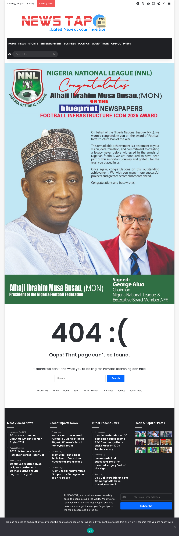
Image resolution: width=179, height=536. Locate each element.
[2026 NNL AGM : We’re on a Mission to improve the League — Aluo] (166, 450)
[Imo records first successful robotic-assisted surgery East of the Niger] (140, 442)
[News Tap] (59, 22)
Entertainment (51, 43)
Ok (90, 530)
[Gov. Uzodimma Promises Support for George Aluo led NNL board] (166, 442)
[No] (174, 526)
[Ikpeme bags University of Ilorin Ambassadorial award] (166, 434)
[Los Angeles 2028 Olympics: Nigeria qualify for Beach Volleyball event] (140, 450)
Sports (33, 43)
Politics (84, 43)
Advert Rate (100, 43)
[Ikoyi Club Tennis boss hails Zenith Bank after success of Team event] (153, 442)
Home (12, 43)
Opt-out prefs (121, 43)
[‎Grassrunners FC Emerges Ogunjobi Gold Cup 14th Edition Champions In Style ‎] (153, 450)
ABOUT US (42, 390)
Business (70, 43)
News (22, 43)
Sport (77, 390)
